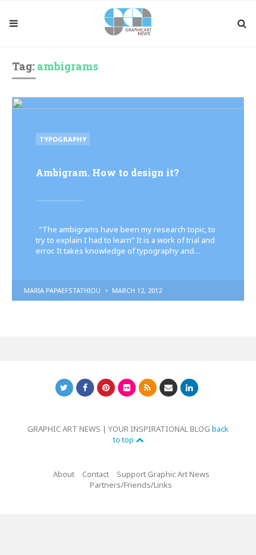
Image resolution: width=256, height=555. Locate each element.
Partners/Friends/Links (131, 484)
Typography (62, 139)
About (63, 474)
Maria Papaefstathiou (62, 290)
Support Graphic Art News (163, 474)
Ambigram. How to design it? (107, 172)
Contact (95, 474)
